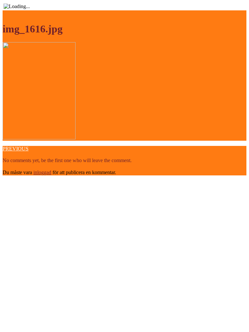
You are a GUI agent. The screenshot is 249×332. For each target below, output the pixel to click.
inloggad (42, 172)
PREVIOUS (16, 148)
